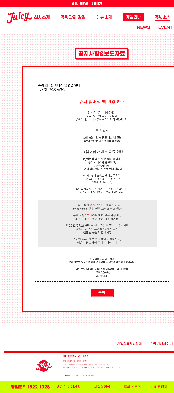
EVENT (165, 27)
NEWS (143, 27)
